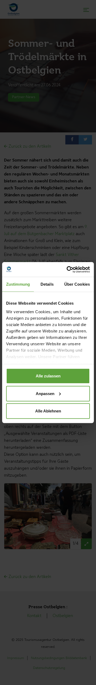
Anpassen (45, 393)
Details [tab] (47, 284)
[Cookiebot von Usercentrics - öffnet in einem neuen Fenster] (68, 269)
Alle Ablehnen (48, 411)
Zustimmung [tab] (18, 284)
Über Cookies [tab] (77, 284)
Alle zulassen (48, 376)
